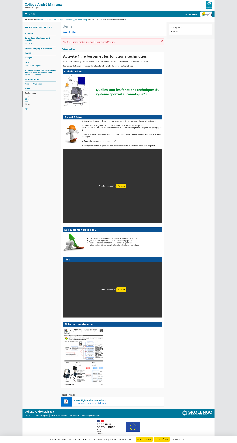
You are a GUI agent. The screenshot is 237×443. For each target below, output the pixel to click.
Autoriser (121, 186)
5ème (27, 99)
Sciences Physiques (33, 84)
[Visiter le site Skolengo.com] (197, 415)
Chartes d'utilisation (59, 415)
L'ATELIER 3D (29, 44)
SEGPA (27, 88)
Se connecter (191, 14)
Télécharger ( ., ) (87, 403)
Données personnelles (90, 415)
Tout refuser (162, 439)
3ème (79, 19)
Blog (85, 19)
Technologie (71, 19)
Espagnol (29, 57)
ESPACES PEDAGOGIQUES (54, 19)
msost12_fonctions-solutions (90, 400)
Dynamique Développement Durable (37, 39)
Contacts (28, 415)
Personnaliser (180, 439)
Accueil (40, 19)
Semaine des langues (33, 65)
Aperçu (102, 403)
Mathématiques (32, 79)
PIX (26, 109)
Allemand (29, 33)
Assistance (74, 415)
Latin (27, 62)
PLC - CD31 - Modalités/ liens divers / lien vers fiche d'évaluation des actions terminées (40, 72)
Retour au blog (68, 49)
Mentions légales (41, 415)
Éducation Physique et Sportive (38, 48)
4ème (27, 101)
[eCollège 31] (206, 14)
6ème (27, 96)
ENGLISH (28, 53)
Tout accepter (144, 439)
